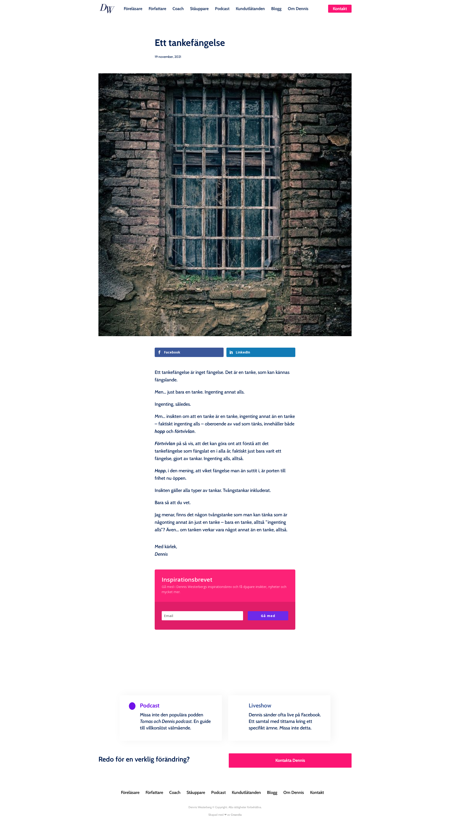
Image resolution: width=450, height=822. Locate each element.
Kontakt (340, 8)
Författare (157, 8)
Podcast (222, 8)
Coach (178, 8)
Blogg (276, 8)
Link (139, 739)
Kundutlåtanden (250, 8)
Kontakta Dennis (290, 760)
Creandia (236, 814)
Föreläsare (133, 8)
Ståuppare (199, 8)
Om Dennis (298, 8)
